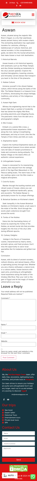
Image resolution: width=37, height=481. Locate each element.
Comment (5, 298)
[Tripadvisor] (20, 5)
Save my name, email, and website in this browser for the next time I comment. (17, 352)
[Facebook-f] (16, 5)
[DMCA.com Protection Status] (18, 471)
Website (4, 341)
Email (4, 333)
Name (4, 324)
